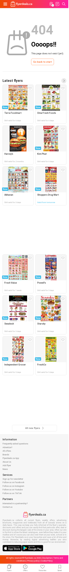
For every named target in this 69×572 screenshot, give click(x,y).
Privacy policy (33, 561)
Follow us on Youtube (13, 489)
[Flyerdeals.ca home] (21, 4)
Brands (6, 454)
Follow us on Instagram (13, 486)
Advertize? (7, 447)
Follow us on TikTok (12, 493)
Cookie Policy (47, 561)
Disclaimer (47, 558)
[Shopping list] (57, 4)
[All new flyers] (63, 80)
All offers (7, 451)
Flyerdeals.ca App (11, 458)
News (5, 469)
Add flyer (7, 465)
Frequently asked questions (15, 443)
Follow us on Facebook (13, 482)
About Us (7, 462)
